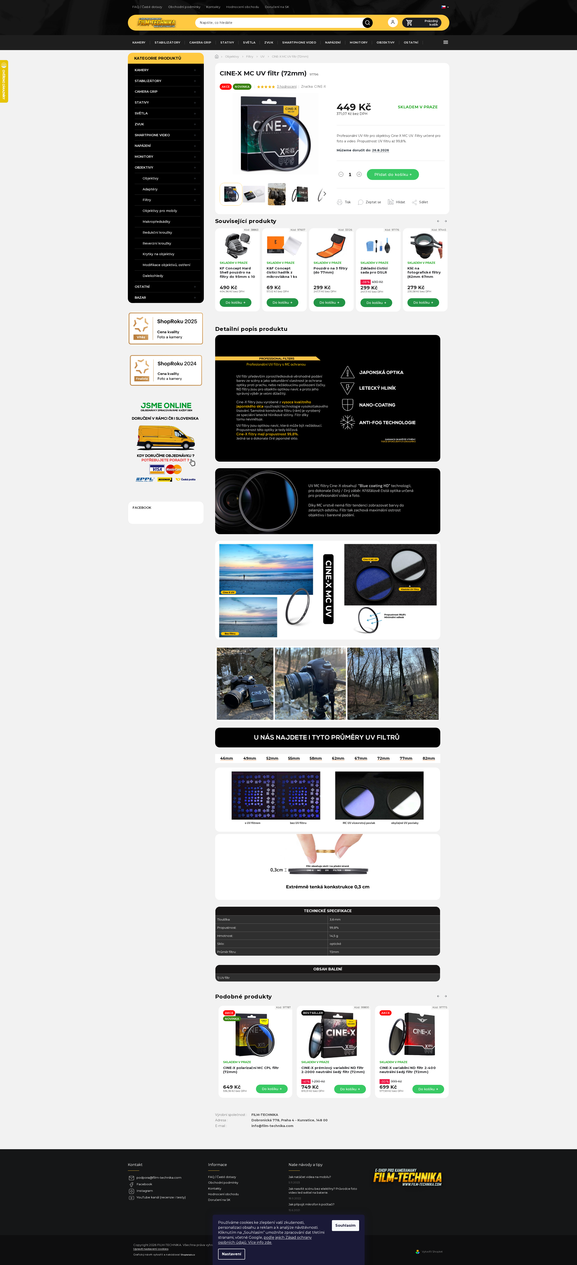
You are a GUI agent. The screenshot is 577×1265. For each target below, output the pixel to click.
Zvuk (139, 124)
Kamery (142, 70)
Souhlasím (345, 1225)
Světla (141, 113)
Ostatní (142, 287)
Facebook (144, 1184)
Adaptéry (150, 189)
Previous (438, 221)
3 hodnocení (287, 87)
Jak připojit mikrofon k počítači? (311, 1204)
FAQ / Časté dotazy (147, 7)
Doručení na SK (277, 7)
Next (446, 221)
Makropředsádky (156, 222)
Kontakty (213, 7)
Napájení (143, 146)
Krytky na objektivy (158, 254)
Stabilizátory (148, 81)
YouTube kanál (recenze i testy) (161, 1197)
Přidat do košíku (391, 174)
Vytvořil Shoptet (432, 1251)
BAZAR (140, 298)
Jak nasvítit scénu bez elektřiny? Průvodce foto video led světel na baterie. (323, 1190)
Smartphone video (152, 135)
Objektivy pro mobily (160, 211)
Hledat (369, 23)
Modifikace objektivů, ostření (166, 265)
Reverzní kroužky (157, 243)
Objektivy (144, 167)
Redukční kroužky (157, 232)
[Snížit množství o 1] (340, 175)
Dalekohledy (153, 276)
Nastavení (231, 1254)
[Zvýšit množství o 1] (359, 175)
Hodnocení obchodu (242, 7)
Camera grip (146, 92)
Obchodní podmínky (184, 7)
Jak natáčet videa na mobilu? (310, 1177)
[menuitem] (139, 42)
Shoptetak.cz (188, 1254)
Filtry (147, 200)
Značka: (313, 87)
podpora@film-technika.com (158, 1177)
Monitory (144, 157)
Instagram (144, 1190)
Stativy (142, 102)
